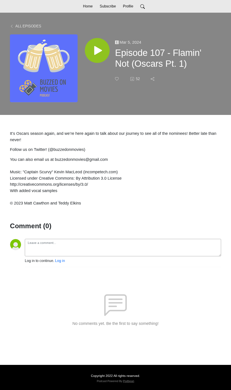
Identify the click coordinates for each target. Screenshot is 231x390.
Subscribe (108, 6)
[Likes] (117, 78)
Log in (60, 261)
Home (88, 6)
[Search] (143, 6)
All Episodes (28, 26)
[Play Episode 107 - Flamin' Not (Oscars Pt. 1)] (97, 50)
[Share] (153, 79)
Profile (128, 6)
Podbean (128, 381)
